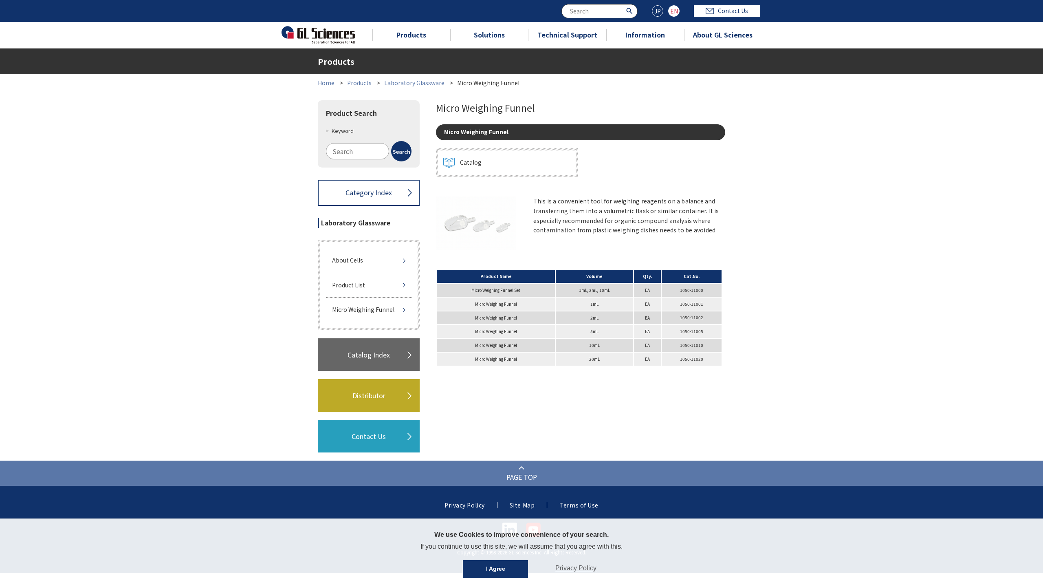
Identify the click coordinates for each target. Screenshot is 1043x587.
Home (326, 83)
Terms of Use (579, 505)
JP (657, 11)
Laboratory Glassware (414, 83)
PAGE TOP (521, 477)
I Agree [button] (495, 568)
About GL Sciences (723, 35)
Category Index (368, 192)
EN (674, 11)
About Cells (347, 260)
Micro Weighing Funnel (363, 309)
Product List (348, 285)
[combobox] (599, 11)
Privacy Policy (464, 505)
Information (645, 35)
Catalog (471, 162)
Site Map (522, 505)
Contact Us (733, 11)
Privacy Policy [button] (575, 568)
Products (411, 35)
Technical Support (567, 35)
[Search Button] (630, 10)
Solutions (489, 35)
